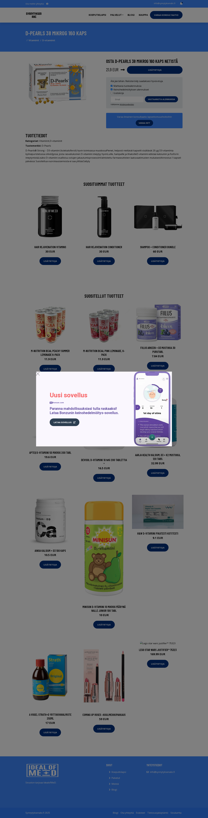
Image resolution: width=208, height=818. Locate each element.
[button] (64, 422)
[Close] (38, 374)
